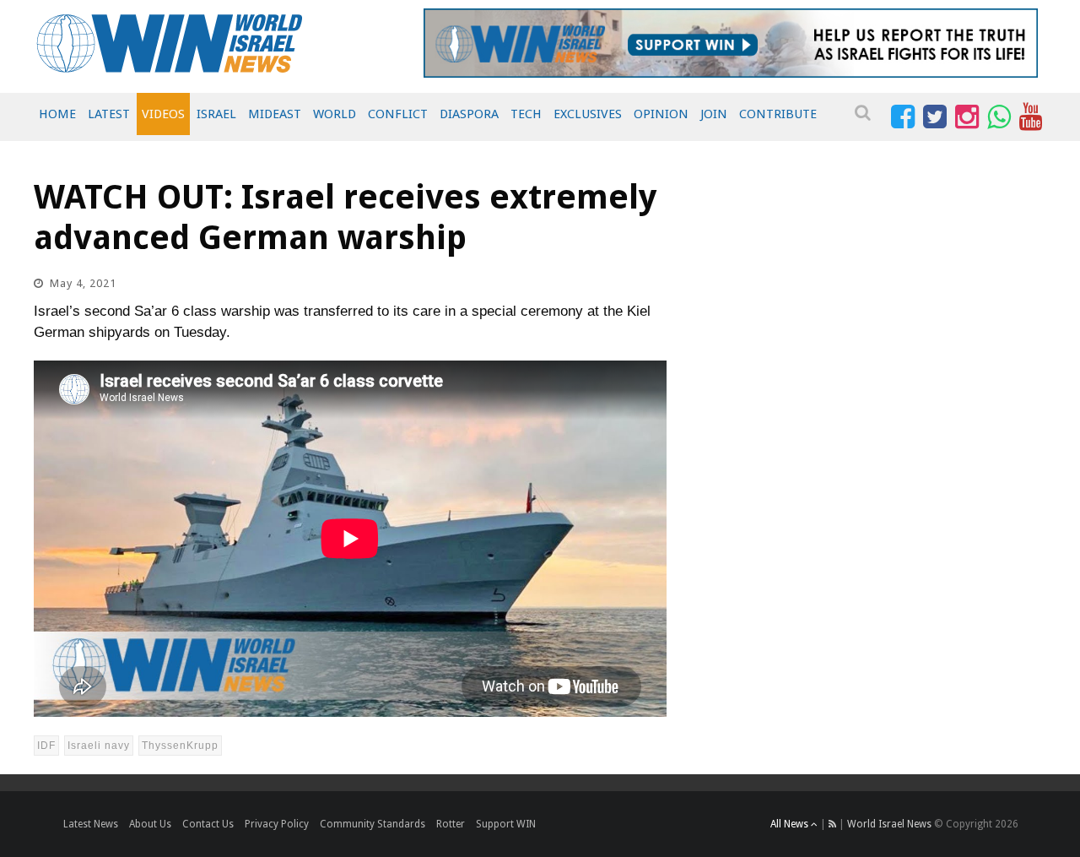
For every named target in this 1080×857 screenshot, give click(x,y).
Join (713, 114)
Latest (109, 114)
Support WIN (506, 824)
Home (57, 114)
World (334, 114)
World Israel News (889, 824)
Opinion (661, 114)
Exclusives (588, 114)
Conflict (398, 114)
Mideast (274, 114)
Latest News (90, 824)
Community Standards (372, 824)
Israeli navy (99, 745)
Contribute (778, 114)
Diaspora (469, 114)
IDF (46, 745)
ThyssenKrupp (180, 745)
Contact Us (208, 824)
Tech (526, 114)
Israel (216, 114)
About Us (150, 824)
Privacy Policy (277, 824)
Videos (163, 114)
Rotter (450, 824)
